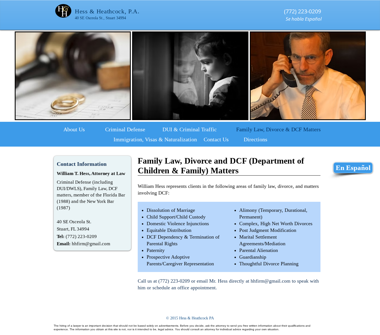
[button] (73, 75)
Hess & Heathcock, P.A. (107, 11)
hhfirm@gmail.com (91, 243)
